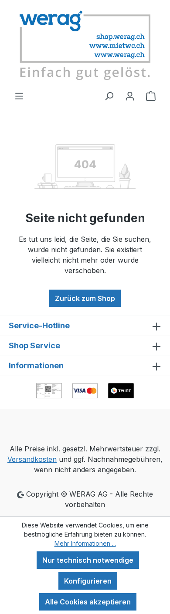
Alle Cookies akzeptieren (88, 601)
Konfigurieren (88, 581)
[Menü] (19, 95)
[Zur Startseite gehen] (85, 45)
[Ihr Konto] (129, 95)
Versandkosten (32, 459)
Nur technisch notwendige (87, 560)
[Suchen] (109, 95)
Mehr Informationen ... (85, 543)
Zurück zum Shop (85, 298)
